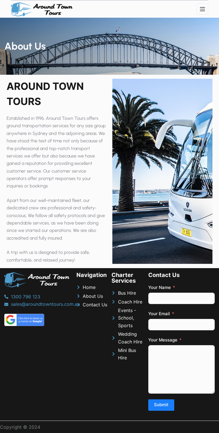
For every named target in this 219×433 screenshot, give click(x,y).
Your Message (162, 340)
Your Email (159, 313)
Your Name (159, 287)
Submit (161, 404)
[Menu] (202, 9)
